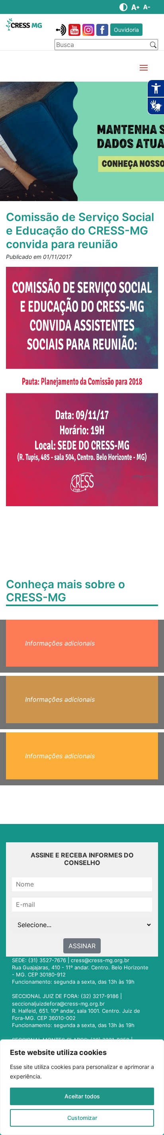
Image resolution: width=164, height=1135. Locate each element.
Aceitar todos (82, 1096)
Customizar (82, 1117)
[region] (82, 1087)
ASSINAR (82, 946)
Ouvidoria (126, 29)
